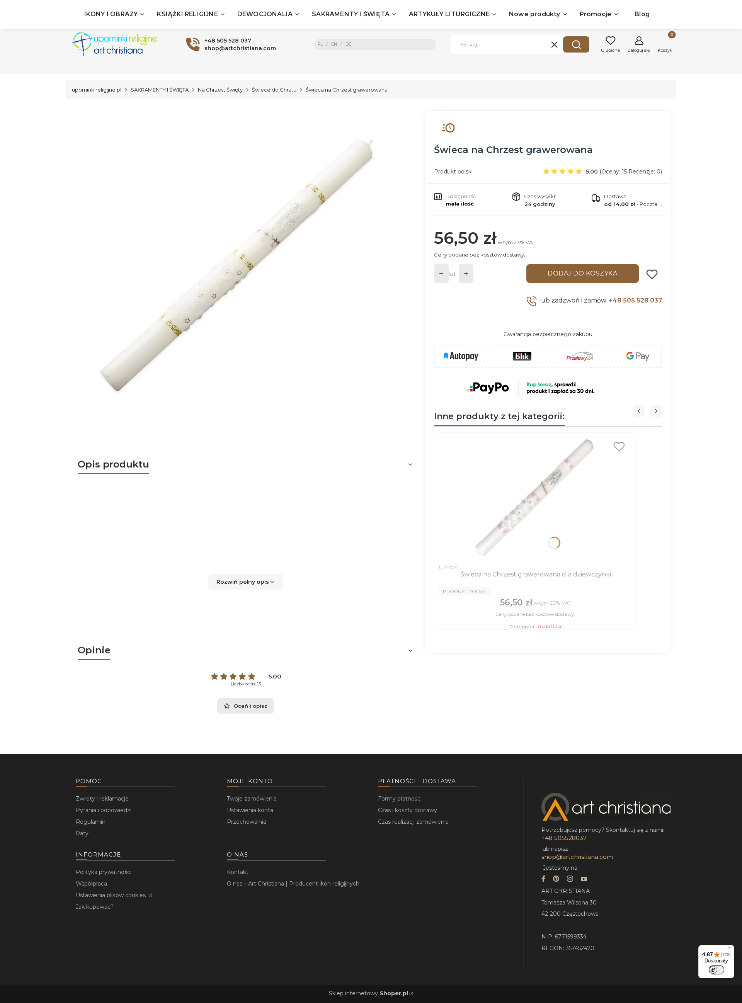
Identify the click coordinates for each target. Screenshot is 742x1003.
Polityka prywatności (103, 872)
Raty (82, 833)
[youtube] (584, 880)
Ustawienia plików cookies (111, 895)
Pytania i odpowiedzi (103, 810)
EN (334, 44)
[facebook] (543, 880)
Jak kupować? (95, 906)
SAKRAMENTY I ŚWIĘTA (160, 90)
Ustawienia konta (250, 810)
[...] (239, 263)
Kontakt (237, 872)
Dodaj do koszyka (582, 273)
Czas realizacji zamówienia (413, 821)
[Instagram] (570, 880)
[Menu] (729, 949)
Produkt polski (453, 171)
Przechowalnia (246, 821)
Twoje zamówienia (252, 798)
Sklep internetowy (368, 993)
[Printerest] (556, 880)
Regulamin (91, 821)
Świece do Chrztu (274, 90)
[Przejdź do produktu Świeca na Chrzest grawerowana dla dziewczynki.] (535, 498)
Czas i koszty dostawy (407, 810)
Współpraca (91, 883)
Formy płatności (400, 798)
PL (320, 44)
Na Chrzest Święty (220, 90)
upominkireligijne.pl (96, 90)
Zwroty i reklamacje (102, 798)
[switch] (716, 969)
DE (348, 44)
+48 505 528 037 (635, 300)
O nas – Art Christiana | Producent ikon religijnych (293, 883)
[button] (576, 44)
